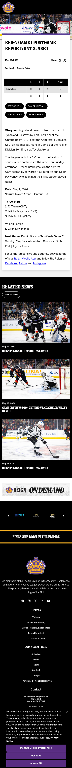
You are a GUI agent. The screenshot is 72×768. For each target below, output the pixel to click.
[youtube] (48, 601)
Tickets (36, 617)
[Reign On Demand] (36, 489)
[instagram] (29, 601)
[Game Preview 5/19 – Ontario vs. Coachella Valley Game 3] (36, 379)
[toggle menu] (66, 7)
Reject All (36, 756)
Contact (36, 670)
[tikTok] (42, 601)
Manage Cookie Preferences (36, 748)
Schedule (36, 654)
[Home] (8, 7)
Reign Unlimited (36, 633)
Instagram (39, 263)
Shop (36, 676)
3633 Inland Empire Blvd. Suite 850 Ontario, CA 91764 (36, 699)
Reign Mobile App (25, 259)
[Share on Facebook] (60, 60)
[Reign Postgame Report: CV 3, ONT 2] (36, 322)
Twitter (23, 263)
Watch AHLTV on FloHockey (36, 681)
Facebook (11, 263)
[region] (36, 737)
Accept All (36, 763)
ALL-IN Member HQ (36, 623)
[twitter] (35, 601)
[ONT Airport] (19, 516)
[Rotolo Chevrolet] (53, 516)
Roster (36, 660)
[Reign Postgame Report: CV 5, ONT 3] (36, 439)
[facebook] (23, 601)
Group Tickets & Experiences (36, 628)
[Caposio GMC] (36, 516)
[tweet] (65, 60)
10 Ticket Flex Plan (36, 639)
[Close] (66, 712)
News (36, 665)
